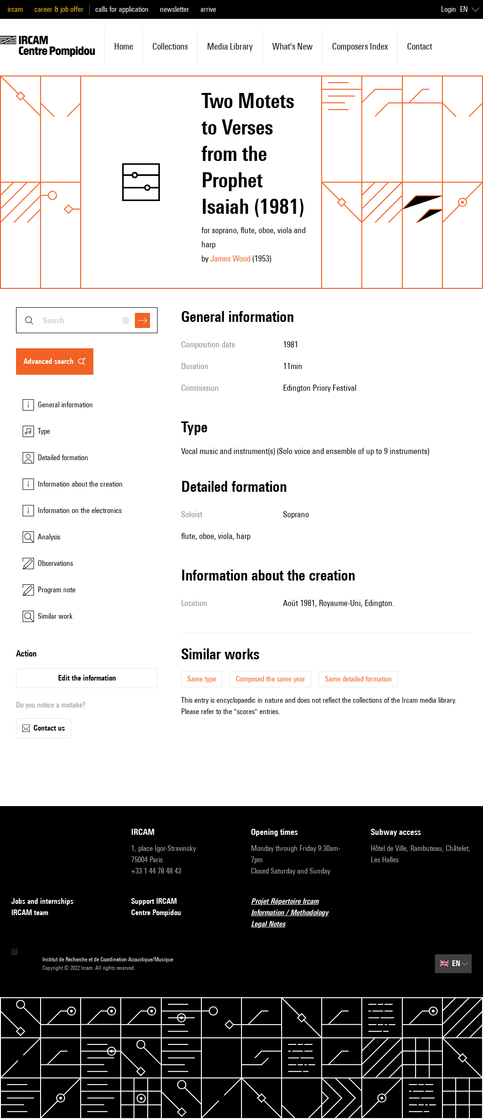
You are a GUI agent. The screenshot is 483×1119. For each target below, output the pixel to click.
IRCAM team (29, 912)
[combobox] (87, 320)
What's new (292, 46)
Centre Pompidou (156, 912)
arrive (208, 9)
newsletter (174, 9)
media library (230, 46)
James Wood (230, 258)
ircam (15, 9)
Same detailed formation (358, 678)
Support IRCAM (154, 901)
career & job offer (58, 9)
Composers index (360, 46)
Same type (201, 678)
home (123, 46)
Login (448, 9)
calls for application (122, 9)
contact (419, 46)
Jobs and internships (42, 901)
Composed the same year (270, 678)
